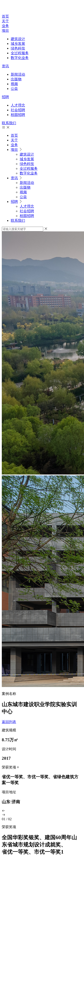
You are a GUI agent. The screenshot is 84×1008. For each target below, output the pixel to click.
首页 (5, 16)
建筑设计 (18, 39)
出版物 (16, 79)
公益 (14, 88)
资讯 (5, 66)
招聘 (5, 97)
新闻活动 (18, 74)
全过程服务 (20, 53)
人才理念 (18, 105)
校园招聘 (18, 115)
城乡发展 (18, 43)
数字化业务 (20, 58)
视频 (14, 84)
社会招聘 (18, 110)
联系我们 (9, 123)
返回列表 (9, 722)
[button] (42, 811)
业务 (5, 26)
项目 (5, 30)
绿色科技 (18, 48)
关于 (5, 21)
